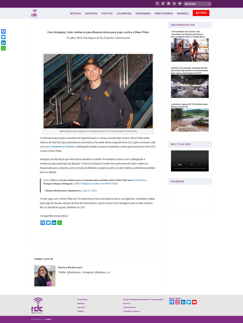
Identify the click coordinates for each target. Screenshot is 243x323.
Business (183, 13)
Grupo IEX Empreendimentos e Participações (143, 299)
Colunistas (124, 13)
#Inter (46, 180)
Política (107, 13)
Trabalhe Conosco (131, 311)
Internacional (122, 37)
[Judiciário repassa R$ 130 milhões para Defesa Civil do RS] (190, 131)
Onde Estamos (164, 13)
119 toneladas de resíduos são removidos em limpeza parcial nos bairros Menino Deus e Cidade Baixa (188, 34)
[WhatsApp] (3, 48)
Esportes (91, 13)
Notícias (75, 13)
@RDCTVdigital (81, 183)
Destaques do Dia (93, 37)
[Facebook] (3, 31)
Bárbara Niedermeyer (70, 267)
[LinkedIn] (3, 42)
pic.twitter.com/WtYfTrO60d (104, 183)
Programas (143, 13)
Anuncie (127, 303)
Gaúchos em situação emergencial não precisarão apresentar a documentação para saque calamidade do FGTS (189, 70)
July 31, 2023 (90, 190)
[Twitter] (3, 37)
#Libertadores (140, 180)
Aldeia (48, 319)
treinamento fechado (62, 146)
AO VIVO (201, 12)
